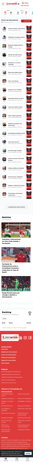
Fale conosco (5, 363)
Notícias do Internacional (9, 352)
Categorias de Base (7, 417)
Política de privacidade (8, 357)
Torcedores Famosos (24, 429)
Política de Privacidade (16, 455)
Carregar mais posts (16, 207)
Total (4, 318)
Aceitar (28, 453)
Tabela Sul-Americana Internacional (11, 377)
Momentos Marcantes (24, 417)
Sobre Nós (4, 349)
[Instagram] (25, 337)
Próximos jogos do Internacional (11, 371)
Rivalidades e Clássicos (24, 401)
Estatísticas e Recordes (24, 408)
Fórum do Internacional (8, 355)
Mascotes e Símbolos (24, 406)
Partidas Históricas (7, 406)
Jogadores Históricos (7, 398)
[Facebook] (30, 337)
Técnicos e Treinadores (24, 398)
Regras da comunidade (8, 360)
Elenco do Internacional (8, 380)
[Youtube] (20, 337)
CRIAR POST (26, 21)
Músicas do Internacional (8, 382)
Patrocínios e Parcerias (8, 413)
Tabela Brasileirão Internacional (10, 374)
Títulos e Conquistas (24, 394)
